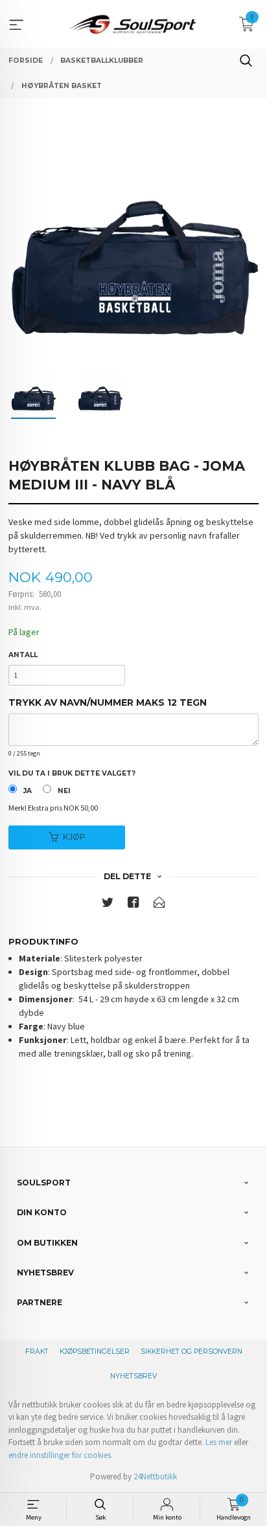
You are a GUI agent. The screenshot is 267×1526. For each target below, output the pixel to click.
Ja (27, 791)
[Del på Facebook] (133, 904)
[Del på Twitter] (107, 904)
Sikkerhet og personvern (191, 1351)
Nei (64, 791)
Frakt (37, 1351)
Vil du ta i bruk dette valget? (71, 773)
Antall (23, 655)
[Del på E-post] (159, 904)
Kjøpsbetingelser (95, 1351)
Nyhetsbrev (133, 1376)
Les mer (218, 1442)
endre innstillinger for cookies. (60, 1455)
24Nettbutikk (155, 1476)
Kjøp (74, 837)
